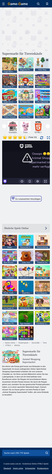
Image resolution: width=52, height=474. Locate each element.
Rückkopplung (43, 468)
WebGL (17, 345)
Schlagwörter (30, 468)
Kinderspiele (23, 343)
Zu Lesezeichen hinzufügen (28, 199)
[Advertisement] (39, 29)
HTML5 (8, 345)
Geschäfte (35, 343)
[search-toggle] (38, 3)
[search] (47, 453)
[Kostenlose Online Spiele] (18, 4)
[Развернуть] (48, 137)
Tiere (44, 343)
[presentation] (4, 126)
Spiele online (10, 343)
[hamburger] (3, 4)
